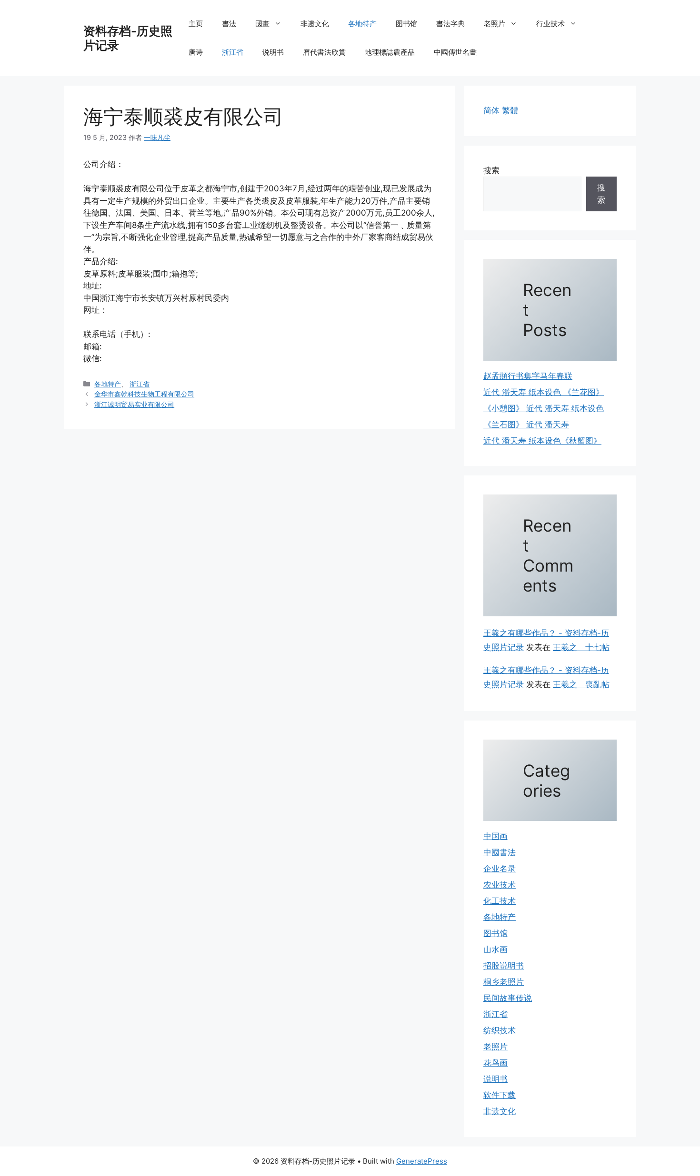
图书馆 (406, 23)
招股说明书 (503, 965)
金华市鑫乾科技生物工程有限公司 (144, 394)
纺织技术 (499, 1030)
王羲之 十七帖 (581, 647)
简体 (491, 110)
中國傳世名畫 (455, 52)
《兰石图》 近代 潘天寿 (526, 424)
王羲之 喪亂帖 (581, 684)
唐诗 (196, 52)
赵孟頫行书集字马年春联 (527, 376)
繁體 (510, 110)
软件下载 (499, 1095)
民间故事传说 (507, 998)
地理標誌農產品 (390, 52)
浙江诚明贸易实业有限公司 (134, 404)
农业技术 (499, 884)
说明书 (273, 52)
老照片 (494, 23)
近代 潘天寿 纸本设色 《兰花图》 (543, 392)
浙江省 (232, 52)
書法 (229, 23)
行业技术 (550, 23)
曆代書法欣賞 (324, 52)
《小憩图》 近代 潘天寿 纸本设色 (543, 408)
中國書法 (499, 852)
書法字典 (450, 23)
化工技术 (499, 901)
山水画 (495, 949)
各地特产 (362, 23)
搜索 (491, 170)
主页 (196, 23)
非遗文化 (314, 23)
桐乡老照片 (503, 982)
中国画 (495, 836)
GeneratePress (421, 1161)
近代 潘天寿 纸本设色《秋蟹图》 (542, 440)
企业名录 (499, 868)
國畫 (262, 23)
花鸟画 (495, 1062)
